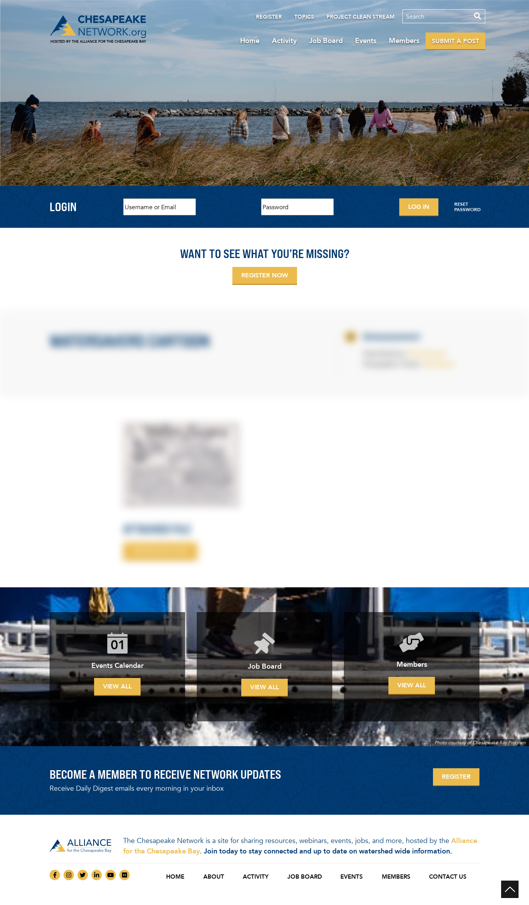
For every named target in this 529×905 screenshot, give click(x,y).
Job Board (326, 40)
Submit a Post (455, 41)
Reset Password (467, 207)
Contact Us (448, 877)
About (213, 877)
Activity (284, 40)
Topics (304, 17)
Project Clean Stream (360, 17)
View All (117, 686)
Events (365, 40)
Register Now (264, 275)
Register (269, 17)
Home (249, 40)
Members (404, 40)
